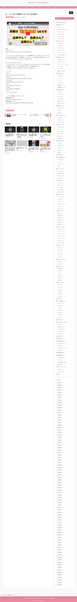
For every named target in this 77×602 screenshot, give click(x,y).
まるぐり (60, 178)
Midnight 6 (61, 73)
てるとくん (61, 48)
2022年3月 (59, 515)
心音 (60, 68)
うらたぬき (61, 357)
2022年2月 (59, 517)
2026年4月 (59, 392)
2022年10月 (59, 497)
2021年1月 (59, 549)
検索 (71, 12)
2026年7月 (59, 385)
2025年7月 (59, 415)
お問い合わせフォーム (36, 598)
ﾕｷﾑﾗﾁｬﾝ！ (60, 277)
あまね (60, 305)
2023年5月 (59, 480)
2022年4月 (59, 512)
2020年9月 (59, 559)
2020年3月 (59, 569)
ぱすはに (60, 266)
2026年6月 (59, 387)
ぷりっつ (61, 36)
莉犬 (60, 208)
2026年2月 (59, 397)
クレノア (60, 168)
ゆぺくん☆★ (61, 242)
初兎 (60, 136)
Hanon (60, 261)
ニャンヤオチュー (62, 348)
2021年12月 (59, 522)
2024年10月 (59, 437)
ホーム (25, 598)
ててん (60, 147)
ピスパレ (60, 282)
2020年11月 (59, 554)
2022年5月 (59, 510)
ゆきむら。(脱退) (62, 54)
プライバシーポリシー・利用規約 (47, 598)
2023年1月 (59, 490)
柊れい (60, 213)
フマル (60, 252)
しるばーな (61, 173)
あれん (60, 284)
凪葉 (59, 152)
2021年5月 (59, 539)
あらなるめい (62, 115)
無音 (59, 112)
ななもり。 (61, 203)
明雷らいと (61, 71)
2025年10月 (59, 407)
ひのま (60, 291)
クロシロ (60, 75)
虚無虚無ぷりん (61, 87)
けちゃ (60, 31)
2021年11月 (59, 525)
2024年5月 (59, 450)
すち (60, 96)
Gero (60, 369)
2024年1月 (59, 460)
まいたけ (60, 240)
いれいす (61, 124)
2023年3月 (59, 485)
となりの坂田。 (62, 362)
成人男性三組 (61, 352)
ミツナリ (60, 82)
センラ (12, 17)
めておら (60, 319)
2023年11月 (59, 465)
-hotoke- (61, 127)
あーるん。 (61, 303)
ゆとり (60, 110)
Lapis (60, 59)
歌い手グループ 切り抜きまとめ (38, 2)
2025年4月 (59, 422)
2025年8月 (59, 412)
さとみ (60, 199)
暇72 (60, 101)
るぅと (60, 205)
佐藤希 (60, 280)
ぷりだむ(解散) (61, 301)
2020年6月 (59, 567)
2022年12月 (59, 492)
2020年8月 (59, 562)
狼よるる (60, 217)
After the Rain (61, 22)
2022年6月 (59, 507)
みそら (60, 254)
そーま (60, 78)
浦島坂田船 (8, 17)
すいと (60, 287)
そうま (60, 45)
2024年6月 (59, 447)
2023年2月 (59, 487)
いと (60, 250)
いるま (60, 94)
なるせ (60, 119)
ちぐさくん (61, 34)
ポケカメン (61, 238)
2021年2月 (59, 547)
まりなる (60, 275)
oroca (60, 270)
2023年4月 (59, 482)
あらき (60, 117)
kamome (61, 326)
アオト (60, 247)
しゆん (60, 43)
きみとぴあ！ (61, 140)
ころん (60, 196)
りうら (60, 133)
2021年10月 (59, 527)
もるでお (60, 108)
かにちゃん (61, 229)
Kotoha (60, 263)
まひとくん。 (61, 52)
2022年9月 (59, 500)
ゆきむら (60, 336)
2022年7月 (59, 505)
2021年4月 (59, 542)
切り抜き (60, 338)
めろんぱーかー (62, 322)
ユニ (60, 256)
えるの (60, 345)
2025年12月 (59, 402)
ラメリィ (60, 164)
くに (60, 187)
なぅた (60, 289)
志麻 (60, 364)
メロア (60, 294)
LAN (60, 92)
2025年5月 (59, 420)
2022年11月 (59, 495)
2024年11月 (59, 435)
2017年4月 (59, 584)
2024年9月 (59, 440)
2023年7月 (59, 475)
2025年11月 (59, 405)
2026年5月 (59, 390)
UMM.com (61, 105)
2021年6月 (59, 537)
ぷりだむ (60, 298)
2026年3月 (59, 395)
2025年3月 (59, 425)
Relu (60, 185)
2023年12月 (59, 462)
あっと (60, 27)
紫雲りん (60, 224)
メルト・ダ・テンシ (63, 64)
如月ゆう (61, 192)
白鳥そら (60, 219)
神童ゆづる (61, 222)
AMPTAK (61, 24)
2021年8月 (59, 532)
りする (60, 350)
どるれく (61, 245)
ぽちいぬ (60, 315)
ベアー (60, 80)
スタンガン (61, 175)
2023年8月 (59, 472)
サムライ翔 (61, 329)
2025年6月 (59, 417)
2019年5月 (59, 577)
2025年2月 (59, 427)
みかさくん (61, 61)
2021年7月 (59, 534)
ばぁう (60, 50)
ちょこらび (61, 226)
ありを (60, 143)
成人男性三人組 (62, 341)
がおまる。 (61, 145)
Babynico (60, 268)
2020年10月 (59, 557)
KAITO (60, 324)
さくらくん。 (61, 231)
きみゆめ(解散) (61, 157)
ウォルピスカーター (62, 343)
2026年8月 (59, 382)
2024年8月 (59, 442)
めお (59, 150)
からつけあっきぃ (62, 29)
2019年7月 (59, 574)
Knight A (61, 41)
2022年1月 (59, 520)
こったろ (60, 189)
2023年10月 (59, 467)
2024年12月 (59, 432)
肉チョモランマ (62, 366)
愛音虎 (60, 84)
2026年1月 (59, 400)
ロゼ (60, 66)
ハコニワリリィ (62, 259)
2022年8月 (59, 502)
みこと (60, 98)
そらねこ (60, 159)
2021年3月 (59, 545)
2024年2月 (59, 457)
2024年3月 (59, 455)
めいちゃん (61, 122)
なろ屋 (60, 333)
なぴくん (60, 310)
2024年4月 (59, 452)
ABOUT (29, 598)
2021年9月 (59, 530)
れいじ (60, 317)
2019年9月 (59, 572)
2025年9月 (59, 410)
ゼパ (59, 273)
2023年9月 (59, 470)
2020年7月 (59, 564)
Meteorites (61, 57)
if (59, 129)
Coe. (60, 182)
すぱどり (60, 210)
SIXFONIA (61, 89)
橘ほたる (60, 215)
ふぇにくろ (61, 236)
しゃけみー (61, 171)
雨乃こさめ (61, 103)
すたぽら (61, 180)
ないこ (60, 131)
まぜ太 (60, 38)
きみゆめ (60, 154)
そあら (60, 308)
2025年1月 (59, 430)
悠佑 (60, 138)
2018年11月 (59, 579)
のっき (60, 161)
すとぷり (61, 194)
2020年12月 (59, 552)
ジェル (60, 201)
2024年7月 (59, 445)
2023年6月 (59, 477)
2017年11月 (59, 582)
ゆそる (60, 296)
